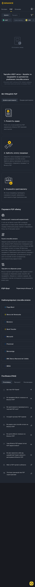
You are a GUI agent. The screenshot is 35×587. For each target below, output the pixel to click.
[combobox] (6, 20)
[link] (17, 307)
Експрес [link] (4, 9)
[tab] (4, 9)
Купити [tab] (6, 15)
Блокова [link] (18, 9)
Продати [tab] (15, 15)
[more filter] (32, 15)
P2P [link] (11, 9)
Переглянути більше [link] (23, 288)
